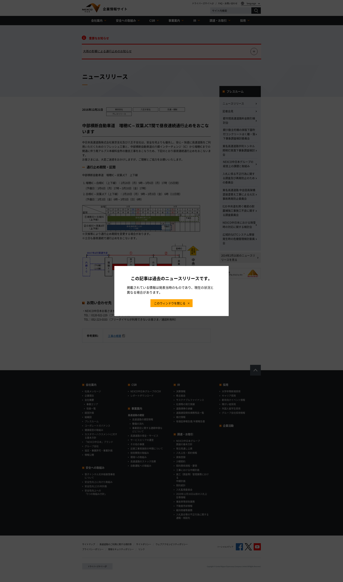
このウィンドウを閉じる (169, 303)
